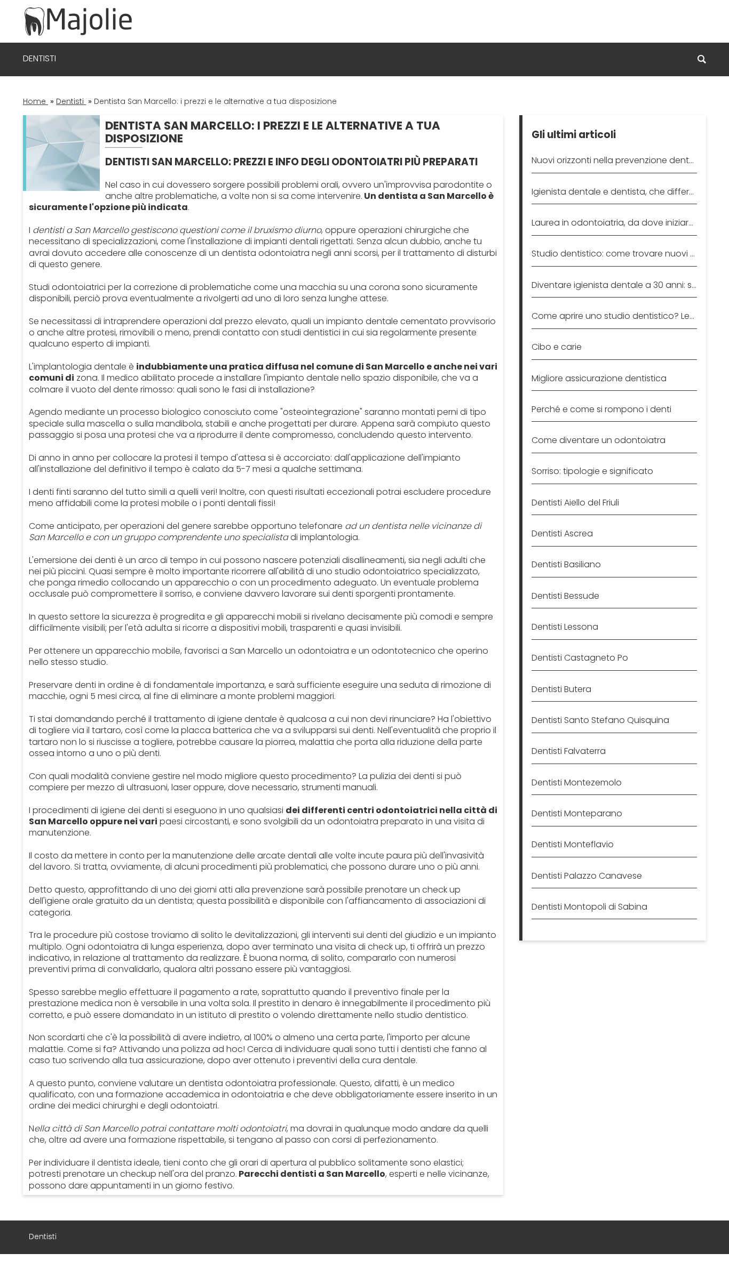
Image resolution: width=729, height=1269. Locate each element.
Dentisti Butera (561, 689)
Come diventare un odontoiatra (598, 440)
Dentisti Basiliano (566, 564)
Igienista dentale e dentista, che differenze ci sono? (614, 192)
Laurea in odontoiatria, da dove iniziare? (614, 222)
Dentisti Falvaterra (569, 751)
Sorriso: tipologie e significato (592, 471)
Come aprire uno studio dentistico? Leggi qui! (614, 316)
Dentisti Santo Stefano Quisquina (600, 720)
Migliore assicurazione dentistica (599, 378)
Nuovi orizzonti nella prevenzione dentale (614, 160)
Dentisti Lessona (565, 627)
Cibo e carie (557, 347)
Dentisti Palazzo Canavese (587, 876)
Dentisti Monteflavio (573, 844)
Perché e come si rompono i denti (601, 409)
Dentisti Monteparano (577, 813)
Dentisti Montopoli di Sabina (589, 907)
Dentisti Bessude (565, 596)
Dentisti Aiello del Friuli (575, 502)
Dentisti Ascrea (562, 533)
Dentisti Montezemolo (577, 782)
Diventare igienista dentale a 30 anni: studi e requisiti (614, 285)
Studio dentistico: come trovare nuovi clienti (614, 253)
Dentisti (39, 58)
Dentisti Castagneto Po (580, 658)
